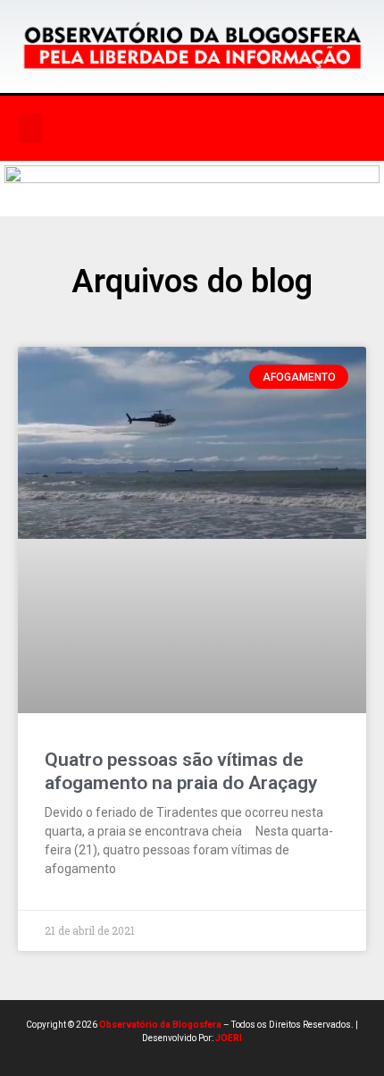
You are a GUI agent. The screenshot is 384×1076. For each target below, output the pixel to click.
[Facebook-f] (172, 128)
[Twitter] (245, 128)
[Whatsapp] (282, 128)
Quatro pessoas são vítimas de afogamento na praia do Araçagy (181, 771)
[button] (30, 128)
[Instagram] (209, 128)
